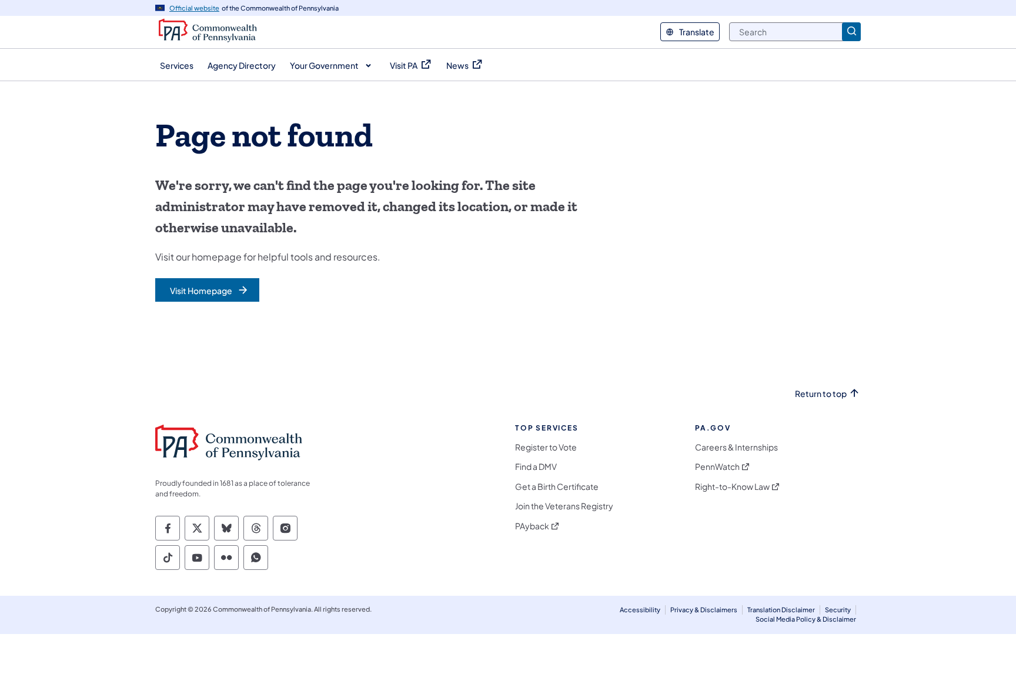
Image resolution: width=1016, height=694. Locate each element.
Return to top (821, 394)
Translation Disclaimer (781, 609)
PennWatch (717, 467)
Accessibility (640, 609)
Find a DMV (536, 467)
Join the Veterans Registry (564, 506)
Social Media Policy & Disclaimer (806, 619)
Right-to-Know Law (732, 487)
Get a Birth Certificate (557, 487)
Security (838, 609)
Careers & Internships (736, 447)
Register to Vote (546, 447)
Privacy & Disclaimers (703, 609)
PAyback (532, 526)
